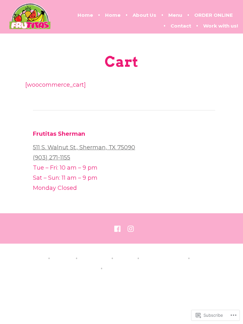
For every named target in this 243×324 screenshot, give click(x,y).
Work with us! (220, 26)
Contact (181, 26)
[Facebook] (118, 228)
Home (85, 15)
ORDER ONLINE (213, 15)
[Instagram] (129, 228)
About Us (144, 15)
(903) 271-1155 (51, 157)
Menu (175, 15)
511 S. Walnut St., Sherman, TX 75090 (84, 147)
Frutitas (124, 280)
